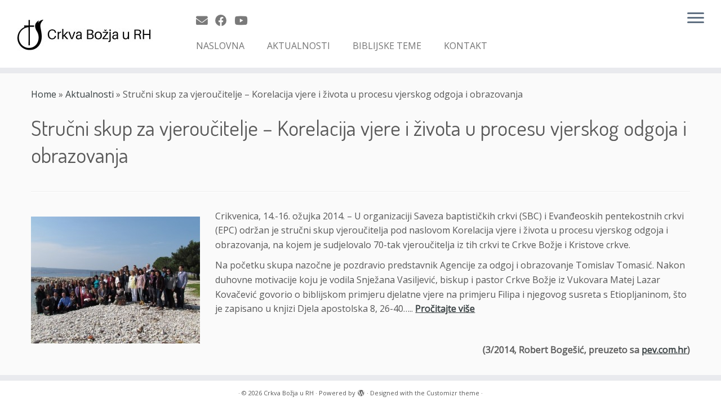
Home (43, 94)
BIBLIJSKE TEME (387, 45)
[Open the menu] (695, 18)
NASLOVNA (220, 45)
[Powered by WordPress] (361, 391)
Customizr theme (452, 393)
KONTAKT (465, 45)
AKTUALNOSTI (298, 45)
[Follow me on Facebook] (224, 20)
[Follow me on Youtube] (244, 20)
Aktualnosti (89, 94)
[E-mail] (205, 20)
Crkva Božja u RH (289, 393)
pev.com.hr (664, 349)
